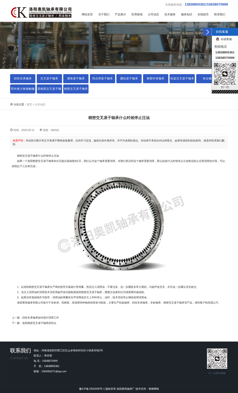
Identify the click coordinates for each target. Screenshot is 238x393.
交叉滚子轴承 (49, 78)
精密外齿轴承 (155, 78)
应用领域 (137, 14)
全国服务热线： (196, 4)
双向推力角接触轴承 (23, 90)
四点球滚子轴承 (102, 78)
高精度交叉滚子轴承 (49, 90)
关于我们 (103, 14)
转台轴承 (209, 78)
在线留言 (203, 14)
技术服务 (170, 14)
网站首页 (87, 14)
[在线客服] (207, 32)
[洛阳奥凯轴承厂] (43, 10)
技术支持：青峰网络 (147, 388)
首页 (29, 104)
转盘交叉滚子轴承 (182, 78)
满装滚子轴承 (76, 78)
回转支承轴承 (23, 78)
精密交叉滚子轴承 (76, 88)
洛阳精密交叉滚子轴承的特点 (39, 322)
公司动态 (153, 14)
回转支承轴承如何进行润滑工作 (40, 317)
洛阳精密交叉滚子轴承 (41, 160)
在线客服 (226, 39)
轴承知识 (186, 14)
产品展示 (120, 14)
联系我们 (219, 14)
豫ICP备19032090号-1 (92, 388)
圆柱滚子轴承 (129, 78)
